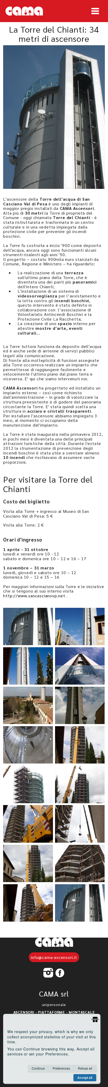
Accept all (84, 1077)
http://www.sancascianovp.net (34, 595)
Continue (38, 1068)
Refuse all (85, 1068)
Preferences (61, 1068)
